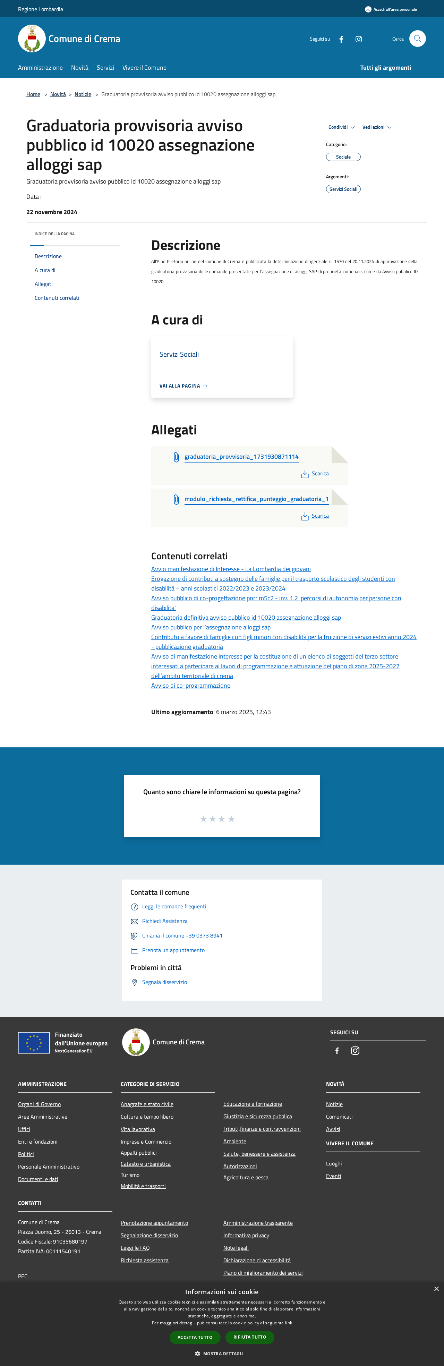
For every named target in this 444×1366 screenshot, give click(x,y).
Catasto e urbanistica (146, 1164)
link (288, 1323)
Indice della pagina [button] (55, 233)
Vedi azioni (373, 127)
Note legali (236, 1248)
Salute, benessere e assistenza (259, 1153)
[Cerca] (417, 38)
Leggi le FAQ (135, 1248)
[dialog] (222, 1324)
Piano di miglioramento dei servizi (263, 1273)
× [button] (436, 1289)
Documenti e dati (38, 1179)
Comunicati (339, 1116)
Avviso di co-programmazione (190, 685)
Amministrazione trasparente (258, 1223)
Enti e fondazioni (38, 1141)
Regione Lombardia (40, 9)
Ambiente (234, 1141)
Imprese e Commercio (146, 1141)
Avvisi (333, 1129)
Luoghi (334, 1163)
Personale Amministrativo (48, 1166)
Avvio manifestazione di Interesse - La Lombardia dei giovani (231, 569)
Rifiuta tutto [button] (249, 1337)
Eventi (333, 1176)
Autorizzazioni (240, 1166)
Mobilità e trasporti (143, 1186)
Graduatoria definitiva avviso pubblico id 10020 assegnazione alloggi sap (246, 617)
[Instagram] (356, 38)
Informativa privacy (246, 1235)
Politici (26, 1154)
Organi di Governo (39, 1104)
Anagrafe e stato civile (147, 1104)
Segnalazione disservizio (149, 1235)
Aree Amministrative (42, 1116)
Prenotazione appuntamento (154, 1223)
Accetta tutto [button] (195, 1337)
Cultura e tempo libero (147, 1116)
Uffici (24, 1129)
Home (33, 94)
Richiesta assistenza (145, 1260)
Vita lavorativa (138, 1129)
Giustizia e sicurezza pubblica (257, 1116)
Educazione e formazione (252, 1104)
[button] (222, 1353)
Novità (58, 94)
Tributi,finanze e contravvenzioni (262, 1129)
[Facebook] (338, 38)
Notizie (83, 94)
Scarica (320, 473)
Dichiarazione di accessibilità (257, 1260)
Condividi (338, 127)
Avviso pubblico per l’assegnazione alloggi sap (211, 627)
